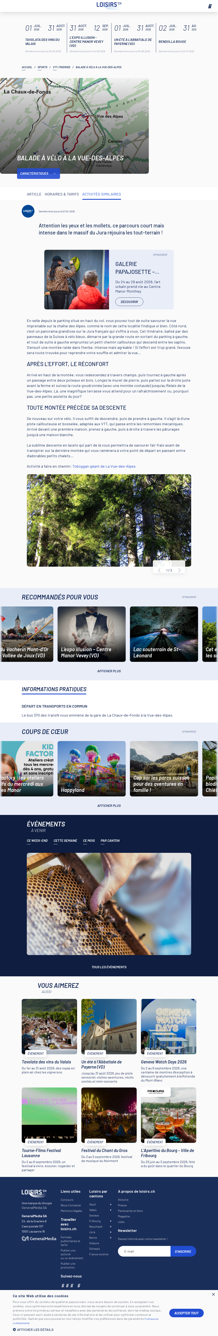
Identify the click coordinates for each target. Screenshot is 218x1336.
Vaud (92, 1204)
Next (179, 570)
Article (34, 194)
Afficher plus (109, 671)
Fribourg (94, 1221)
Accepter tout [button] (186, 1313)
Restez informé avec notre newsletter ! (143, 1239)
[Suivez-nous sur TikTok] (75, 1285)
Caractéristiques (34, 173)
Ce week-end (37, 840)
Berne (93, 1237)
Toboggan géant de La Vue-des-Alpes (104, 466)
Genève (94, 1215)
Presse (122, 1205)
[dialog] (109, 1313)
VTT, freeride (61, 67)
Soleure (94, 1243)
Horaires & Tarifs (62, 194)
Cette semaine (65, 840)
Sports (42, 67)
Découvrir (129, 302)
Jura (92, 1232)
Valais (93, 1210)
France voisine (98, 1254)
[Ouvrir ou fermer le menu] (209, 6)
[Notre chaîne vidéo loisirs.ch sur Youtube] (71, 1285)
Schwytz (94, 1248)
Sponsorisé (160, 254)
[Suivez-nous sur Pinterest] (78, 1285)
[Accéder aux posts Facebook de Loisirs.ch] (62, 1285)
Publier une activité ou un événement (72, 1254)
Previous (159, 570)
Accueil (27, 67)
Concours (67, 1199)
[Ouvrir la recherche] (8, 6)
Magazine (124, 1216)
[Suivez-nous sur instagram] (67, 1285)
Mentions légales (71, 1210)
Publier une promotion (68, 1265)
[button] (88, 1329)
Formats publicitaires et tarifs (70, 1241)
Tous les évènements (109, 967)
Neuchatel (95, 1226)
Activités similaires (101, 194)
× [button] (213, 1294)
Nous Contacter (71, 1205)
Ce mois (89, 840)
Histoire (123, 1199)
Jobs (121, 1222)
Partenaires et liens (130, 1210)
